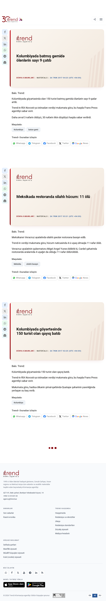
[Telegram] (30, 572)
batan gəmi (33, 129)
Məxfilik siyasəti (10, 549)
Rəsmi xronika (9, 517)
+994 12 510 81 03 (10, 496)
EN (90, 595)
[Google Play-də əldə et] (35, 584)
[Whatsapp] (5, 572)
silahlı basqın (32, 264)
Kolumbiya (18, 129)
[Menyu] (101, 19)
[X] (17, 572)
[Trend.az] (12, 19)
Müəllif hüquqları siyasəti (13, 553)
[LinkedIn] (36, 572)
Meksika (17, 264)
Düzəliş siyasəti (61, 529)
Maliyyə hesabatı (62, 533)
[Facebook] (11, 572)
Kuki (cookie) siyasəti (12, 557)
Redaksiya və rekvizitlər (65, 517)
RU (100, 595)
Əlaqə (57, 521)
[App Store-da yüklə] (14, 584)
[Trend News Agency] (11, 473)
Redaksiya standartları (65, 525)
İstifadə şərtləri (9, 545)
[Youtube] (24, 572)
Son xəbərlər (8, 513)
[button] (4, 32)
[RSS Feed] (42, 572)
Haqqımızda (60, 513)
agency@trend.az (10, 499)
